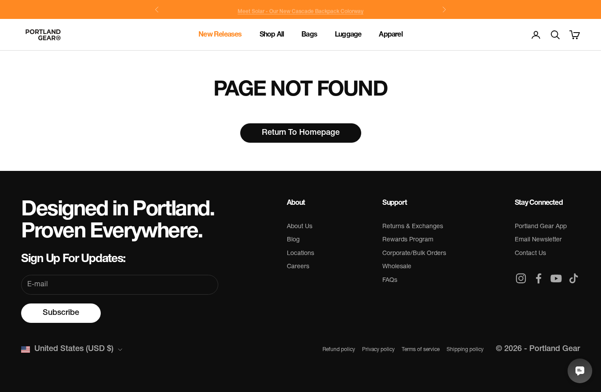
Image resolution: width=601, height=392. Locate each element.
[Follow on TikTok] (574, 278)
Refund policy (338, 349)
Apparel (390, 34)
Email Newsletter (538, 240)
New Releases (220, 34)
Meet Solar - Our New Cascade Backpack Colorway (300, 9)
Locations (300, 253)
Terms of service (421, 349)
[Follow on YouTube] (556, 278)
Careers (298, 266)
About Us (299, 226)
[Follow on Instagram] (521, 278)
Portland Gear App (541, 226)
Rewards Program (407, 240)
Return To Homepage (301, 133)
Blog (293, 240)
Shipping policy (465, 349)
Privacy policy (378, 349)
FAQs (389, 280)
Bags (309, 34)
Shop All (272, 34)
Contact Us (530, 253)
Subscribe (61, 313)
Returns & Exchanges (412, 226)
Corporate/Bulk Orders (414, 253)
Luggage (348, 34)
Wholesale (396, 266)
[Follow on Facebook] (538, 278)
